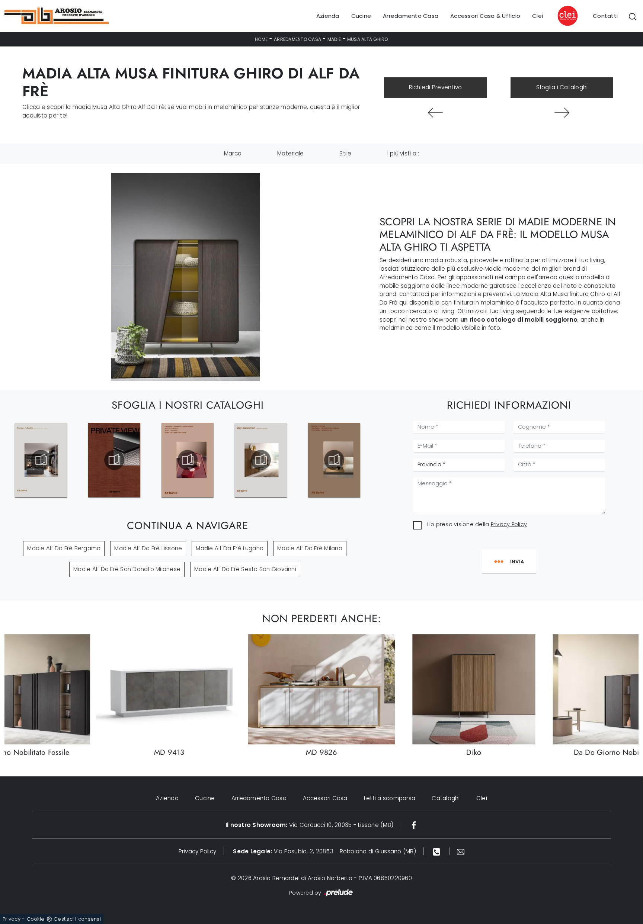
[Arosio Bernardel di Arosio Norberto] (56, 16)
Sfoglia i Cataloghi (562, 87)
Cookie (36, 919)
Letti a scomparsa (389, 798)
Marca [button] (232, 153)
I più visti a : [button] (403, 153)
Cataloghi (446, 798)
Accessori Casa (325, 798)
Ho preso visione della (477, 524)
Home (261, 39)
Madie (334, 39)
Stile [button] (345, 153)
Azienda (327, 16)
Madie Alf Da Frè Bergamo (63, 548)
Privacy (11, 919)
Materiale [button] (290, 153)
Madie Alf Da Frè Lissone (148, 548)
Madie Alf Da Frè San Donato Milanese (126, 569)
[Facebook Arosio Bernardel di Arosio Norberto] (414, 825)
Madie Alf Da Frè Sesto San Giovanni (245, 569)
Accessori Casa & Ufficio (485, 16)
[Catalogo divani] (260, 460)
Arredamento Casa (410, 16)
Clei (537, 16)
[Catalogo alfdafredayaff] (187, 460)
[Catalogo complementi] (114, 460)
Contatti (605, 16)
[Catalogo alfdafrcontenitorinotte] (334, 460)
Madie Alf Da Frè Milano (309, 548)
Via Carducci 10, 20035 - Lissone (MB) (309, 825)
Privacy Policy (509, 524)
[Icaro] (435, 112)
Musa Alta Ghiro (367, 39)
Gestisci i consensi (77, 919)
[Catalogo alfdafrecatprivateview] (40, 460)
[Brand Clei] (568, 16)
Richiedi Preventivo (435, 87)
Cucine (361, 16)
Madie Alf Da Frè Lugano (229, 548)
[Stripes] (562, 112)
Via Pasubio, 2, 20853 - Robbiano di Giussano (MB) (324, 851)
